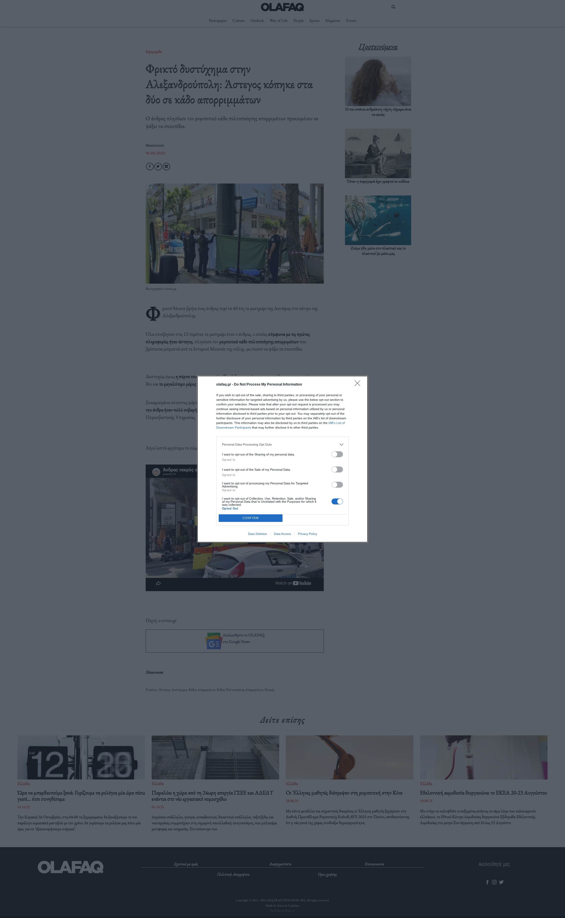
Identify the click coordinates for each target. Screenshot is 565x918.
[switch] (337, 454)
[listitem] (282, 444)
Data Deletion (257, 534)
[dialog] (282, 459)
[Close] (359, 384)
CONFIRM (251, 518)
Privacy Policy (307, 534)
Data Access (282, 534)
